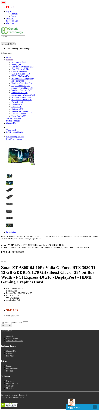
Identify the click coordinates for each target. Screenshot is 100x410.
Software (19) (17, 109)
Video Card (11, 130)
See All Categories (13, 118)
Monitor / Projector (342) (21, 90)
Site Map (10, 356)
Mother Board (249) (19, 92)
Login (13, 16)
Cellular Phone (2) (19, 71)
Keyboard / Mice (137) (20, 85)
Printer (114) (16, 104)
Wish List (10, 386)
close (95, 407)
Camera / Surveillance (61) (22, 67)
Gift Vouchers (12, 368)
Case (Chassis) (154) (20, 69)
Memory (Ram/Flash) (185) (22, 88)
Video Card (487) (18, 116)
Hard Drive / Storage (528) (22, 78)
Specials (9, 371)
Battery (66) (16, 64)
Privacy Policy (12, 338)
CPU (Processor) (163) (20, 74)
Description (11, 232)
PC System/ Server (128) (21, 100)
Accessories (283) (18, 62)
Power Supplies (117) (20, 102)
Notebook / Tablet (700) (21, 97)
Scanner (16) (16, 107)
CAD (11, 7)
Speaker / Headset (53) (20, 114)
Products (9, 60)
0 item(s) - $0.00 (8, 44)
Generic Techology (20, 395)
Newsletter (10, 388)
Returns (9, 353)
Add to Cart (6, 325)
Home (8, 57)
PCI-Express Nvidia (14, 132)
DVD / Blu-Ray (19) (20, 76)
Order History (12, 383)
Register (14, 14)
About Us (10, 336)
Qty (2, 323)
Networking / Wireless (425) (23, 95)
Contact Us (10, 123)
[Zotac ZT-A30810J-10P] (9, 178)
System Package (13, 121)
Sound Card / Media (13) (21, 111)
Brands (9, 366)
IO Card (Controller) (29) (21, 83)
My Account (11, 381)
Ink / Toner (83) (17, 81)
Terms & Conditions (14, 341)
